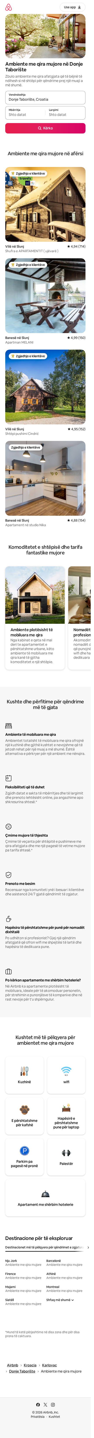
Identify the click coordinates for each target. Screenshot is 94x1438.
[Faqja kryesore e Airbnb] (8, 7)
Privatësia (38, 1417)
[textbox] (25, 114)
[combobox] (45, 99)
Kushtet (54, 1417)
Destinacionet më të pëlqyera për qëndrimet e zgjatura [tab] (44, 1247)
